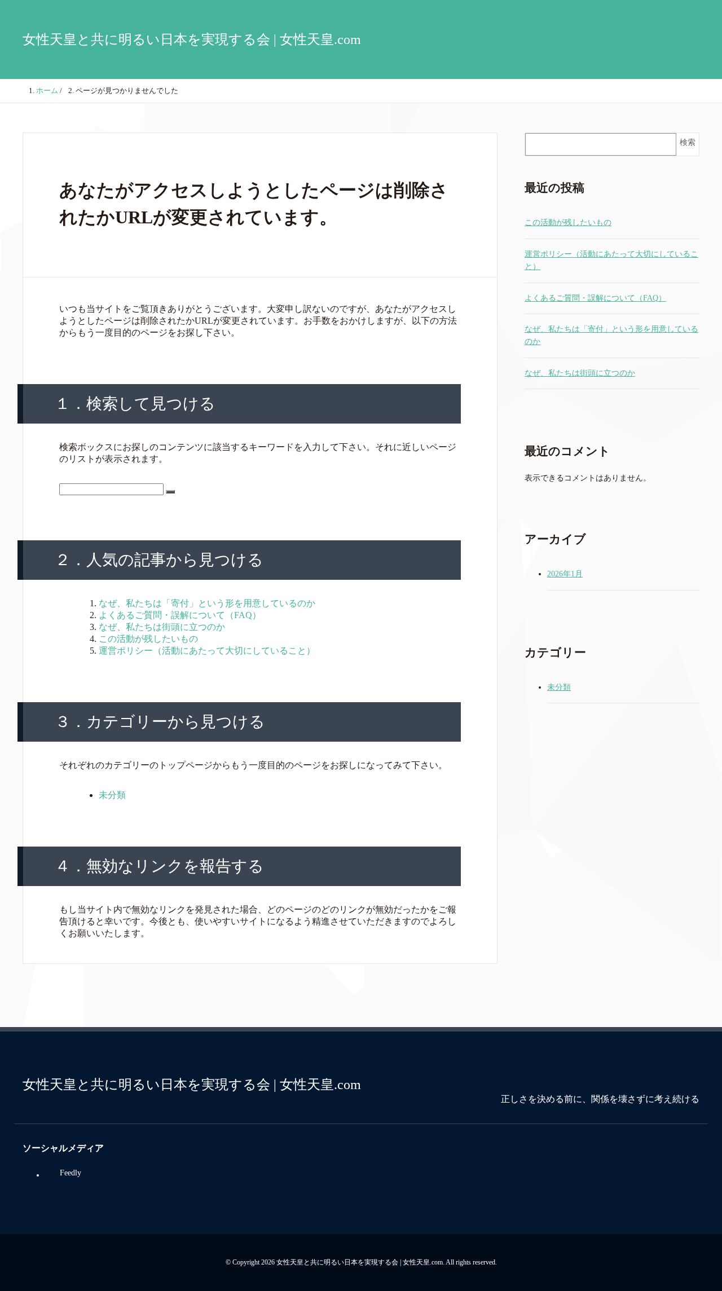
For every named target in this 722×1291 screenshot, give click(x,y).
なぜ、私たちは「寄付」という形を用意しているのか (207, 603)
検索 (687, 142)
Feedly (70, 1173)
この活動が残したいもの (148, 639)
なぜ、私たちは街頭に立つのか (162, 627)
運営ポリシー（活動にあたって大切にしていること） (207, 650)
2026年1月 (565, 574)
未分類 (112, 795)
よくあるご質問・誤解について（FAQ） (180, 615)
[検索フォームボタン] (170, 492)
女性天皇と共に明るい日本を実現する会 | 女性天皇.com (192, 39)
